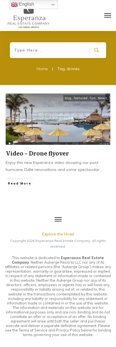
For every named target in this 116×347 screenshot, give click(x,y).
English (26, 4)
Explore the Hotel (58, 234)
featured (81, 98)
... (102, 169)
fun (93, 98)
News (102, 98)
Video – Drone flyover (37, 153)
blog (68, 98)
